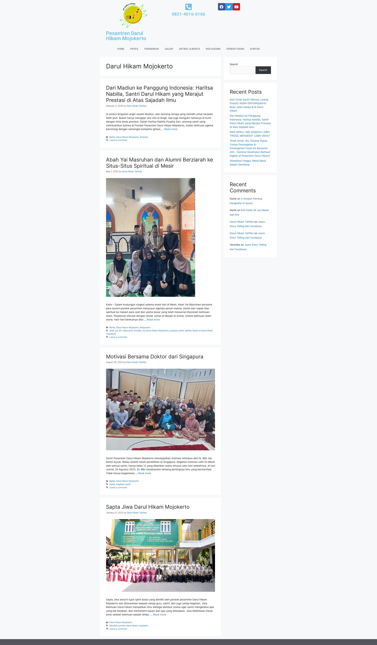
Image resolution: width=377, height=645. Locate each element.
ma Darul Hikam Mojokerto (155, 330)
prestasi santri (177, 330)
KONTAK (255, 48)
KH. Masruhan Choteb (130, 330)
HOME (120, 48)
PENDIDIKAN (151, 48)
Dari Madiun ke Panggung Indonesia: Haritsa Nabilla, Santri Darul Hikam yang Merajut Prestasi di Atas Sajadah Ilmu (159, 94)
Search (234, 64)
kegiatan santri (123, 484)
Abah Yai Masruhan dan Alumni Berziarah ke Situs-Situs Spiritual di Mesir (159, 162)
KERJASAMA (213, 48)
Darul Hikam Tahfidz (242, 221)
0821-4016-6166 (188, 14)
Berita (112, 137)
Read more (170, 129)
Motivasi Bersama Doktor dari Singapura (154, 356)
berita (112, 484)
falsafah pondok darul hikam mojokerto (128, 625)
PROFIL (134, 48)
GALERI (169, 48)
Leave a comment (118, 140)
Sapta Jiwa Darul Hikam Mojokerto (148, 507)
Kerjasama (145, 327)
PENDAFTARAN (235, 48)
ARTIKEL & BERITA (189, 48)
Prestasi (144, 137)
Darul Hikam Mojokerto (127, 137)
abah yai (113, 330)
